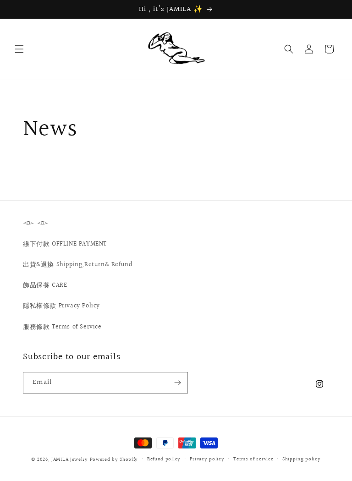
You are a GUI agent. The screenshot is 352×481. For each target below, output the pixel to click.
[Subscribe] (177, 383)
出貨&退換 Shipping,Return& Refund (77, 265)
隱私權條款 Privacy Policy (61, 306)
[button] (19, 49)
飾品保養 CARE (45, 285)
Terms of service (253, 459)
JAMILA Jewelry (70, 460)
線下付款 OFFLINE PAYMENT (65, 244)
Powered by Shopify (114, 460)
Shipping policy (301, 459)
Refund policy (164, 459)
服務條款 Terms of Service (62, 327)
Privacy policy (207, 459)
